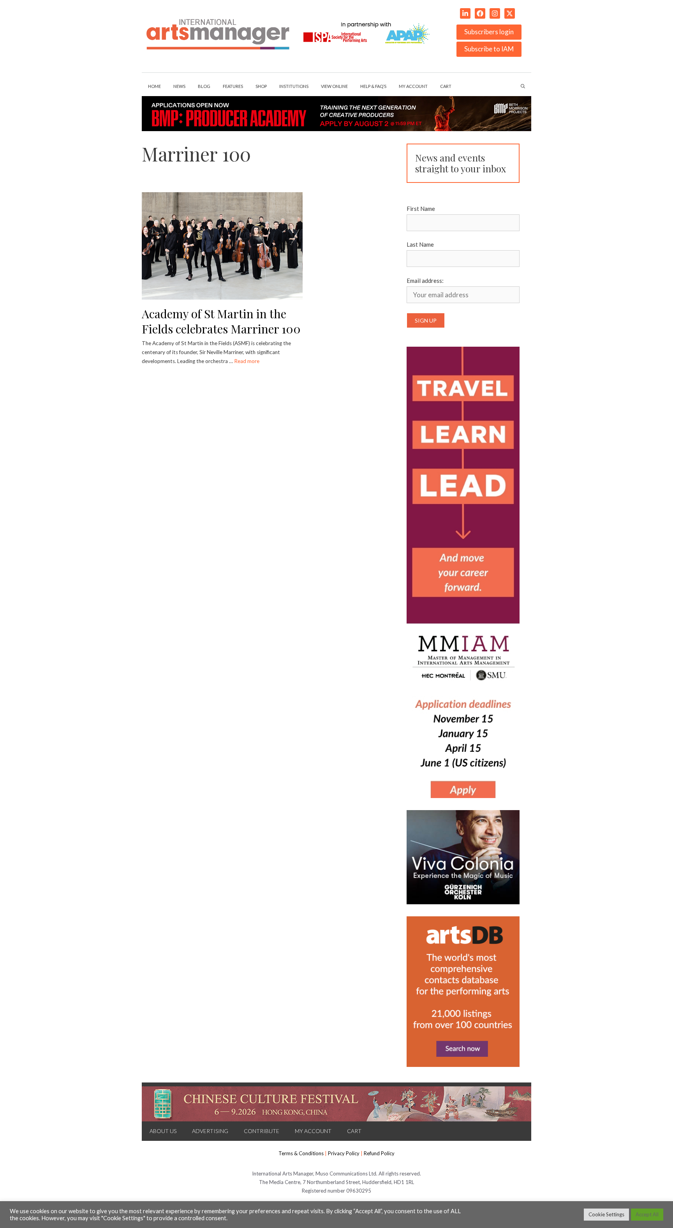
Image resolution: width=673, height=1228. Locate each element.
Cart (445, 86)
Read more (246, 361)
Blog (204, 86)
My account (413, 86)
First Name (421, 208)
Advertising (210, 1131)
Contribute (261, 1131)
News (179, 86)
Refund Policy (379, 1153)
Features (233, 86)
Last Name (420, 244)
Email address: (425, 280)
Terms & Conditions (301, 1153)
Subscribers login (489, 32)
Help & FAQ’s (373, 86)
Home (154, 86)
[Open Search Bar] (522, 86)
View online (334, 86)
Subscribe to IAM (489, 49)
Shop (261, 86)
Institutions (293, 86)
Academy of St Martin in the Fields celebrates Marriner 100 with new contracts (221, 328)
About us (163, 1131)
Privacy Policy (343, 1153)
